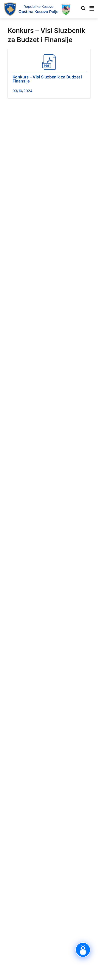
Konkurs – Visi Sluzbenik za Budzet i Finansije (47, 78)
